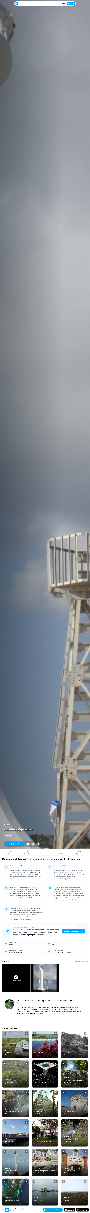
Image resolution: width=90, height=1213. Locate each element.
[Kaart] (33, 844)
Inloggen (71, 3)
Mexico (8, 825)
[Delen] (38, 844)
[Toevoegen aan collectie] (28, 844)
